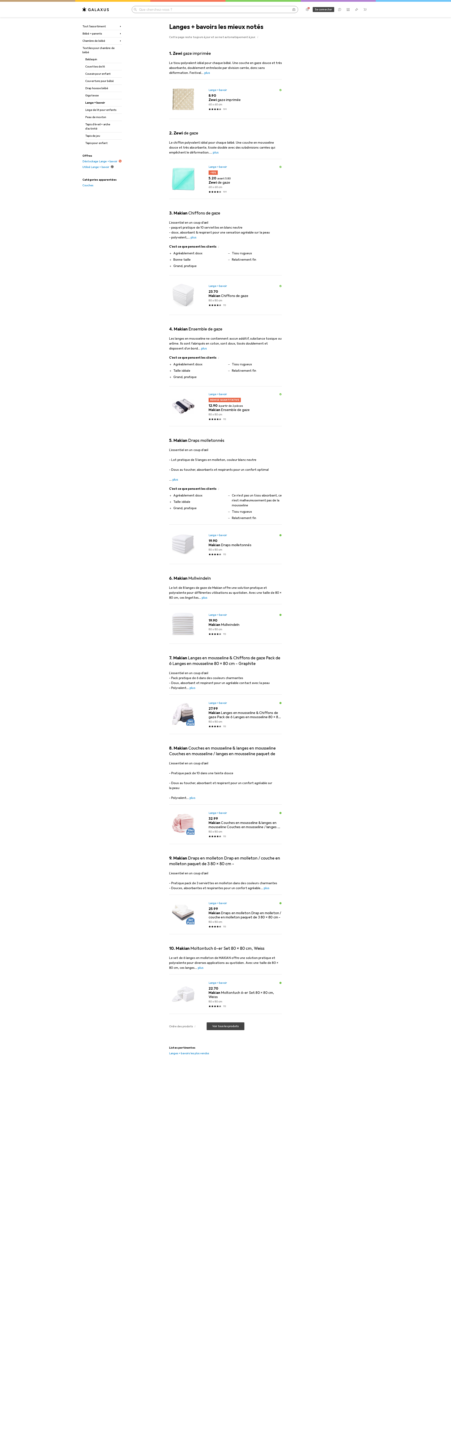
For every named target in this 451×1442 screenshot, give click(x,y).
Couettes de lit (95, 66)
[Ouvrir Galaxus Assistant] (339, 9)
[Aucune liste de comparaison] (348, 9)
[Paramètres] (307, 9)
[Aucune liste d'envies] (356, 9)
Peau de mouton (95, 117)
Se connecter (323, 9)
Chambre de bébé (93, 41)
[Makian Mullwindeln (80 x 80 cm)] (225, 624)
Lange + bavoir (95, 103)
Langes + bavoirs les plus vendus (189, 1053)
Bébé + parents (92, 33)
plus (207, 73)
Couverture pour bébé (99, 81)
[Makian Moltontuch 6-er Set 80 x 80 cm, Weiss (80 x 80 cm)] (225, 994)
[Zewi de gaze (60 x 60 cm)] (225, 179)
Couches (87, 185)
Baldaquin (91, 59)
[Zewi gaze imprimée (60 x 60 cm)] (225, 99)
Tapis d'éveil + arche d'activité (97, 126)
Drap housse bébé (96, 88)
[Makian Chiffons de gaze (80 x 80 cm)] (225, 295)
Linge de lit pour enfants (100, 110)
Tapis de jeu (92, 136)
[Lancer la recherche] (135, 9)
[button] (258, 37)
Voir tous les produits (225, 1026)
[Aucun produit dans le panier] (365, 9)
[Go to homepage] (95, 9)
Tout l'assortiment (94, 26)
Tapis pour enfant (96, 143)
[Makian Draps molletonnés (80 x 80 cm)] (225, 544)
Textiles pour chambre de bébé (98, 50)
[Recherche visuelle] (294, 9)
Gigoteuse (92, 95)
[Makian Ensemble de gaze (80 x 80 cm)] (225, 406)
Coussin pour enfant (98, 74)
